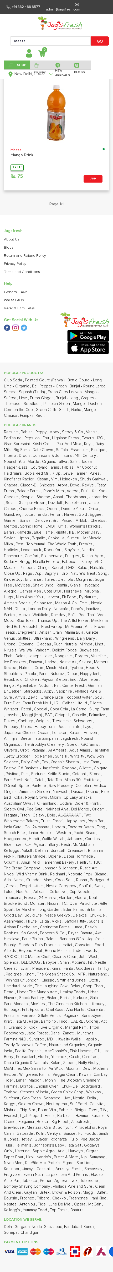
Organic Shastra (65, 762)
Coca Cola (59, 709)
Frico (64, 1021)
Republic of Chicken (22, 680)
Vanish (92, 432)
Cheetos (98, 521)
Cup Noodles (81, 892)
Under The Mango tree (37, 992)
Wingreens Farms (35, 1075)
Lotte (29, 515)
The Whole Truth (62, 544)
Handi (34, 839)
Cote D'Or (53, 591)
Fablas (68, 467)
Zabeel (69, 1063)
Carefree (90, 1057)
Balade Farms (29, 491)
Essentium (80, 450)
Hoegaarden (15, 839)
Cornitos (93, 839)
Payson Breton (55, 680)
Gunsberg (13, 515)
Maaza (16, 150)
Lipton (24, 538)
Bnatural (77, 1210)
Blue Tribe (13, 845)
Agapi (39, 845)
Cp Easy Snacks (78, 797)
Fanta (69, 969)
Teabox (11, 1092)
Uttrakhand (43, 638)
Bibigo (81, 1110)
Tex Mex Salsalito (31, 1069)
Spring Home (32, 526)
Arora (63, 485)
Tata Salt (74, 1145)
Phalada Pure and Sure (73, 1186)
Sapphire (64, 691)
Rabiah (27, 432)
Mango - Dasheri (88, 404)
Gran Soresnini (17, 444)
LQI (57, 703)
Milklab (82, 521)
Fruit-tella (92, 780)
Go (27, 827)
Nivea (9, 874)
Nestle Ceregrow (61, 886)
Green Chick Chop (67, 1092)
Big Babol (60, 1122)
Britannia (96, 851)
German (95, 686)
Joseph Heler (40, 656)
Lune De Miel (60, 1204)
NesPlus (24, 892)
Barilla (65, 998)
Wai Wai (26, 650)
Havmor (82, 1116)
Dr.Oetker (13, 691)
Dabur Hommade (79, 856)
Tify (103, 1110)
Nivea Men (13, 1163)
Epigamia (26, 1122)
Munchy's (86, 1033)
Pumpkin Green (57, 404)
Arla (8, 880)
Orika (94, 509)
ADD (93, 179)
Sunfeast (12, 1098)
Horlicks (11, 550)
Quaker (41, 1139)
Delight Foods (65, 650)
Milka (9, 544)
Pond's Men (54, 491)
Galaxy (39, 815)
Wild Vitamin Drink (32, 874)
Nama (19, 880)
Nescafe (61, 609)
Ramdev (58, 615)
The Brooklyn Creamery (44, 745)
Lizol (30, 1157)
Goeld (73, 745)
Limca (78, 927)
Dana (56, 1033)
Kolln (40, 1134)
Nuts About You (30, 597)
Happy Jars (75, 821)
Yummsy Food (35, 1210)
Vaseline (99, 656)
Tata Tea (55, 780)
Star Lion (84, 1163)
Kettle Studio (59, 774)
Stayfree (72, 550)
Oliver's (11, 750)
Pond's (77, 609)
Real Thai (87, 615)
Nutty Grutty (88, 1063)
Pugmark (72, 1016)
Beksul (43, 1122)
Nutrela (26, 668)
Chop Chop (93, 986)
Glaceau (44, 644)
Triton (25, 815)
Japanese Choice (20, 733)
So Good (29, 933)
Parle (44, 674)
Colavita (97, 1104)
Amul (26, 862)
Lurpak (52, 1175)
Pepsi (26, 709)
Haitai (68, 945)
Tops (93, 1110)
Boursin (11, 1198)
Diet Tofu (66, 580)
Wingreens (65, 638)
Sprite (24, 786)
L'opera (59, 827)
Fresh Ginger (42, 398)
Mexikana (99, 621)
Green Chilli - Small (52, 410)
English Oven (48, 1086)
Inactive (93, 609)
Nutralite (97, 568)
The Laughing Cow (52, 986)
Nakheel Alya (57, 809)
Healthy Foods (73, 992)
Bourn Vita (47, 1110)
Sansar (26, 521)
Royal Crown (36, 797)
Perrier (46, 1181)
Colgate (100, 768)
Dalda (21, 656)
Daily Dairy (86, 638)
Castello (79, 715)
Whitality (77, 756)
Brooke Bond (16, 904)
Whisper (11, 709)
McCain (95, 1204)
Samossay (93, 1169)
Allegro (11, 591)
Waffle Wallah (53, 839)
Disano (92, 792)
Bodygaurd (99, 880)
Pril (25, 1010)
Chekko (59, 1198)
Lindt (99, 644)
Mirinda (86, 644)
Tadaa (87, 462)
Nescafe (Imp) (80, 874)
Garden (66, 898)
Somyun (65, 1128)
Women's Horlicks (85, 526)
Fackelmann (76, 503)
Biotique (98, 450)
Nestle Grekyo (58, 915)
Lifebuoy (97, 1004)
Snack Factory (32, 998)
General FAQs (16, 292)
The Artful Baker (74, 621)
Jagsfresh (70, 739)
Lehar (21, 1080)
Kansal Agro (93, 556)
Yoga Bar (96, 821)
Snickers (47, 485)
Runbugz (12, 1010)
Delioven (43, 521)
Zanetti (69, 1033)
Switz (99, 886)
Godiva (66, 803)
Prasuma (12, 1016)
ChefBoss (55, 1010)
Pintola (31, 674)
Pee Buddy (91, 1139)
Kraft (8, 1021)
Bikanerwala (52, 556)
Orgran (93, 1151)
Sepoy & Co (73, 432)
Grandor (34, 880)
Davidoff (55, 503)
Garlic (76, 410)
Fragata (11, 815)
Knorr (30, 974)
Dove (75, 485)
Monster (37, 904)
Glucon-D (29, 485)
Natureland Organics (67, 1045)
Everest (11, 1116)
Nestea (11, 1204)
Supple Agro (44, 1151)
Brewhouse (14, 1128)
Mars (48, 880)
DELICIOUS (31, 962)
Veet (102, 615)
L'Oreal (10, 786)
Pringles (72, 556)
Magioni (36, 1080)
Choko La (56, 538)
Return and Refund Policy (25, 255)
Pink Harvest (81, 1051)
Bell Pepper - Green (50, 386)
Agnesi (61, 1181)
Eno (74, 680)
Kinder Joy (13, 580)
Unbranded (99, 497)
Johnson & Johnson (60, 868)
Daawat (36, 662)
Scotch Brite (15, 833)
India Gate (13, 827)
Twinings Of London (22, 980)
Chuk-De (98, 915)
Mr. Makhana (84, 845)
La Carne (79, 709)
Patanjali (39, 750)
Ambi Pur (12, 1181)
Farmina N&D (15, 1039)
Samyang (98, 1157)
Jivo (67, 1098)
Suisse (70, 1134)
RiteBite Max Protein (43, 1163)
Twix (74, 1181)
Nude (28, 986)
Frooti (58, 821)
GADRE (77, 1021)
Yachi (79, 833)
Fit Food (69, 597)
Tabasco (30, 1181)
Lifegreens (28, 632)
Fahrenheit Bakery (59, 862)
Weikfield (41, 615)
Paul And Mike (69, 444)
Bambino (49, 1021)
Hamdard (12, 986)
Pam (25, 774)
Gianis (76, 585)
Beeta (26, 739)
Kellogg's (12, 1210)
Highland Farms (66, 438)
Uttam (39, 886)
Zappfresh (80, 1122)
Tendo (42, 515)
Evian (25, 969)
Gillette (85, 768)
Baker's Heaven (83, 733)
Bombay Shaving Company (27, 1186)
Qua (73, 904)
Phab (9, 656)
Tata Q (21, 1021)
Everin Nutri (33, 1175)
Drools (25, 456)
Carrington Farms (55, 927)
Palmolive (97, 715)
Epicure (37, 1010)
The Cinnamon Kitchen (68, 1004)
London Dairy (40, 609)
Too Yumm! (36, 544)
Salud (83, 568)
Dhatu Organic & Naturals (26, 1063)
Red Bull (13, 627)
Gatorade (25, 1134)
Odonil (53, 509)
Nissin (53, 904)
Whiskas (94, 1092)
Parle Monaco (16, 1004)
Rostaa (64, 727)
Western (64, 833)
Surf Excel (79, 1104)
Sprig (103, 573)
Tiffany (53, 845)
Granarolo (17, 1027)
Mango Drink (22, 155)
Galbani (69, 703)
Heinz (50, 1116)
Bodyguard (91, 1086)
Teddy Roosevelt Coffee (25, 1045)
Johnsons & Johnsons (53, 456)
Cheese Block (32, 509)
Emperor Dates (81, 827)
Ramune (11, 432)
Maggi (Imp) (32, 715)
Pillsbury (11, 727)
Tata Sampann (46, 739)
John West (88, 957)
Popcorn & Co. (53, 933)
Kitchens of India (34, 1092)
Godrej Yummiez (52, 1057)
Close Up (12, 573)
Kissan (43, 479)
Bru (56, 521)
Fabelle (66, 1110)
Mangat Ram (76, 1027)
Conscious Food (90, 945)
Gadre (81, 898)
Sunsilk (61, 756)
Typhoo (77, 668)
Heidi (66, 845)
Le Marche (26, 910)
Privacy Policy (15, 264)
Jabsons (75, 839)
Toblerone (89, 1181)
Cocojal (41, 709)
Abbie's (79, 962)
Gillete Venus (50, 1016)
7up (39, 573)
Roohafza (59, 1139)
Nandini (89, 550)
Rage (34, 1021)
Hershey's (73, 591)
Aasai (58, 497)
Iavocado (92, 585)
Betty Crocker (18, 756)
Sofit (72, 615)
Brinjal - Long (67, 398)
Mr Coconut (87, 467)
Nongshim (64, 656)
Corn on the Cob (19, 410)
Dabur (72, 674)
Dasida (77, 792)
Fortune (38, 774)
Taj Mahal (101, 750)
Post (20, 544)
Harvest (53, 597)
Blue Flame (44, 532)
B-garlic (39, 538)
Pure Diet (12, 703)
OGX (71, 568)
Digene (55, 856)
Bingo (9, 686)
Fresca (30, 898)
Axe (99, 933)
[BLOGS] (80, 65)
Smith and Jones (72, 980)
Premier (86, 544)
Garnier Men (30, 591)
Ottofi (94, 980)
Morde (34, 462)
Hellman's (23, 1145)
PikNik (10, 856)
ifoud (83, 703)
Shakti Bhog (44, 585)
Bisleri (52, 998)
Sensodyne (91, 1016)
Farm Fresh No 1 (18, 780)
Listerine (23, 1151)
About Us (11, 239)
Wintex (10, 615)
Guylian (31, 1192)
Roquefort (53, 550)
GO (100, 41)
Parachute (89, 904)
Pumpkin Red (32, 416)
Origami (99, 809)
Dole (51, 815)
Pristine (12, 774)
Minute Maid (57, 668)
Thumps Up (47, 621)
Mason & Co (66, 603)
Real (93, 898)
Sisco (91, 833)
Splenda (11, 962)
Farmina (11, 1086)
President (41, 969)
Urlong (10, 644)
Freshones (79, 1198)
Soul (99, 697)
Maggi (89, 1192)
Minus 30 (73, 780)
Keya (89, 444)
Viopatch (31, 627)
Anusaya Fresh (69, 1169)
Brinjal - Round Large (88, 386)
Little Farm (91, 762)
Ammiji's (11, 739)
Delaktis (80, 915)
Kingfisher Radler (19, 479)
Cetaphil (62, 715)
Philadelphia (85, 1128)
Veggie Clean (65, 1075)
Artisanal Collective (50, 892)
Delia (92, 1098)
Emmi (84, 603)
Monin (51, 1080)
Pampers (27, 568)
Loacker (60, 733)
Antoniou (27, 1204)
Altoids (10, 951)
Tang (101, 827)
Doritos (27, 1086)
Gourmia (11, 862)
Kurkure (80, 998)
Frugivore (13, 1175)
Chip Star (27, 1110)
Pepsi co (32, 438)
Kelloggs (12, 851)
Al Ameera (58, 750)
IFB (72, 532)
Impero (10, 456)
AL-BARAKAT (70, 815)
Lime (23, 398)
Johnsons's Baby (49, 1145)
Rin (57, 686)
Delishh (42, 851)
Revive (88, 485)
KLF (28, 845)
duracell (58, 851)
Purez (95, 473)
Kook (34, 1027)
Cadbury (26, 721)
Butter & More (66, 1157)
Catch (39, 780)
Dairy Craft (30, 762)
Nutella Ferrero (46, 562)
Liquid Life (33, 915)
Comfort (32, 556)
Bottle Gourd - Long (85, 380)
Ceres (12, 886)
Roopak (69, 768)
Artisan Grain (51, 632)
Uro (65, 573)
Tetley (27, 1139)
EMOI (50, 526)
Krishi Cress (44, 444)
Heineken (69, 479)
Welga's (43, 721)
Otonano (26, 644)
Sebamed (52, 1098)
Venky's (54, 1134)
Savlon (10, 538)
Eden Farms (74, 910)
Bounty (10, 945)
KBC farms (89, 745)
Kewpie (28, 497)
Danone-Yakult (74, 509)
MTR (82, 974)
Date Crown (43, 450)
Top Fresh (59, 1210)
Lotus (9, 892)
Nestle (79, 1098)
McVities (23, 585)
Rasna (82, 880)
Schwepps (83, 721)
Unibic (27, 727)
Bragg (25, 562)
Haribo (51, 662)
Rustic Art (89, 868)
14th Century (86, 456)
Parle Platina (33, 939)
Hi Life (32, 921)
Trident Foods (85, 951)
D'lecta (96, 703)
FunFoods (87, 1134)
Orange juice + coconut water (66, 697)
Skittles (25, 638)
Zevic (33, 697)
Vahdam (42, 650)
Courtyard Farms (45, 467)
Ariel (62, 1151)
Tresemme (62, 721)
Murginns (84, 580)
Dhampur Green (32, 503)
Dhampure (13, 556)
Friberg (43, 1198)
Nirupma (92, 591)
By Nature (88, 597)
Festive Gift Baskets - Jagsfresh (32, 768)
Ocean (44, 733)
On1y (8, 1151)
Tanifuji (103, 969)
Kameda (24, 532)
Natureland (98, 974)
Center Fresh (74, 686)
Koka (18, 797)
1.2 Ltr (17, 167)
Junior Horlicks (41, 833)
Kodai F (11, 562)
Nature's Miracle (32, 856)
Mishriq (11, 1110)
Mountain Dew (78, 1069)
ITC (64, 904)
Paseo (67, 521)
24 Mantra (48, 898)
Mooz (9, 621)
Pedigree (14, 974)
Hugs (9, 597)
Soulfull (86, 886)
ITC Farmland (46, 803)
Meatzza (34, 1128)
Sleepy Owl (14, 809)
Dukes (10, 721)
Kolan (56, 1063)
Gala (94, 998)
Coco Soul (64, 880)
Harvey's (76, 1151)
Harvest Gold (76, 515)
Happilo (91, 1039)
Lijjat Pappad (31, 1116)
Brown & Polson (66, 1192)
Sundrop (37, 1039)
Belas (75, 986)
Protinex (27, 1198)
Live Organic (51, 1027)
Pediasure (13, 438)
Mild (37, 862)
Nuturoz (57, 674)
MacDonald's (56, 1051)
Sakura (85, 662)
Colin (39, 668)
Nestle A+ (68, 662)
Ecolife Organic (29, 1051)
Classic (48, 980)
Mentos (11, 526)
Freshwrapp (52, 627)
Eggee (96, 515)
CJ (97, 1051)
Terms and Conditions (22, 272)
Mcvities (38, 1004)
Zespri (25, 886)
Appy (49, 691)
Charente (95, 1010)
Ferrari (56, 515)
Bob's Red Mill (37, 473)
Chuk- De (70, 1086)
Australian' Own (18, 803)
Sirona (95, 774)
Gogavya (92, 1145)
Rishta (61, 532)
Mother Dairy (88, 532)
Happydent (90, 674)
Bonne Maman (58, 951)
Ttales (50, 580)
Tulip (74, 1139)
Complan (84, 786)
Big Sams (22, 450)
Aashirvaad (14, 921)
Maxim (56, 797)
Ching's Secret (51, 568)
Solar (11, 503)
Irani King (99, 1198)
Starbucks (33, 691)
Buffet (101, 1192)
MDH (51, 1039)
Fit (90, 962)
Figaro (69, 1163)
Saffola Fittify (75, 921)
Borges (82, 656)
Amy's (20, 697)
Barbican (65, 1116)
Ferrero (29, 1016)
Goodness (86, 969)
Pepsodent (26, 1057)
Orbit (25, 750)
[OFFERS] (40, 65)
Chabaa (11, 485)
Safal (74, 462)
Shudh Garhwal (93, 479)
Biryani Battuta (80, 933)
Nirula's (11, 650)
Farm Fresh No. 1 (37, 703)
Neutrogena (57, 1104)
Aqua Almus (80, 750)
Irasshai (13, 715)
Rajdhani (58, 874)
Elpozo (97, 1175)
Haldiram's (13, 473)
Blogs (8, 247)
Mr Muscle (92, 538)
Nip (84, 1157)
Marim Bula (74, 632)
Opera (80, 1204)
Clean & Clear (64, 957)
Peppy (41, 432)
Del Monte (80, 809)
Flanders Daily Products (40, 945)
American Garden (35, 792)
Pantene (39, 786)
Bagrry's (52, 573)
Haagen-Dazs (16, 467)
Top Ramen (43, 756)
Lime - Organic (17, 386)
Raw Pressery (61, 786)
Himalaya (12, 939)
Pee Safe (35, 809)
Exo (45, 762)
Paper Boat (14, 1157)
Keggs (10, 1104)
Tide (42, 1204)
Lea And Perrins (74, 1175)
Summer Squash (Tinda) (25, 392)
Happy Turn (45, 727)
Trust (46, 821)
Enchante (33, 580)
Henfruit (84, 862)
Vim (54, 479)
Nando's (44, 1157)
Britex (45, 1192)
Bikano (101, 874)
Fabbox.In (71, 562)
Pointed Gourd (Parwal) (45, 380)
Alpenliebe (27, 686)
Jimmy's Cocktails (38, 1169)
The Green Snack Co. (56, 974)
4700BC (11, 957)
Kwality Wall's (70, 1039)
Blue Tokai (26, 621)
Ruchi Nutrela (66, 644)
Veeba (73, 491)
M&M (9, 1069)
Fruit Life (89, 491)
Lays (87, 727)
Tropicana (13, 898)
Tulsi (8, 1145)
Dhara (20, 609)
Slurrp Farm (99, 709)
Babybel (50, 962)
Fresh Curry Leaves (65, 392)
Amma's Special (18, 603)
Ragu (28, 573)
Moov (54, 432)
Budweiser (89, 650)
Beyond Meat (31, 951)
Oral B (50, 1128)
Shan (65, 962)
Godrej (92, 1021)
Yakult (27, 851)
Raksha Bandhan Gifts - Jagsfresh (76, 939)
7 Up (56, 473)
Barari (9, 532)
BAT (49, 715)
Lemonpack (31, 550)
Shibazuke (43, 603)
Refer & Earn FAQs (19, 308)
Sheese (44, 497)
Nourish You (15, 462)
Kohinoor (12, 1169)
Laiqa (45, 921)
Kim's (57, 969)
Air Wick (56, 1069)
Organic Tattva (55, 462)
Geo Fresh (32, 1098)
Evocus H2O (93, 438)
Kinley (87, 562)
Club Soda (13, 380)
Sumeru (74, 538)
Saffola (62, 450)
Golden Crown (31, 1104)
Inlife (77, 727)
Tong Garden (49, 910)
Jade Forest (38, 1033)
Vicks (57, 921)
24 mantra (41, 827)
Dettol (9, 992)
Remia (62, 585)
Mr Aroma (74, 627)
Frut (46, 438)
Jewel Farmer (75, 473)
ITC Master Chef (35, 957)
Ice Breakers (15, 662)
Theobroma (76, 497)
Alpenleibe (89, 680)
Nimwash (61, 792)
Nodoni (45, 686)
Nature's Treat (83, 573)
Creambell (77, 851)
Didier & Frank (87, 803)
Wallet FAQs (14, 300)
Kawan (85, 1075)
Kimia (63, 526)
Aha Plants (75, 1010)
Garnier (11, 521)
